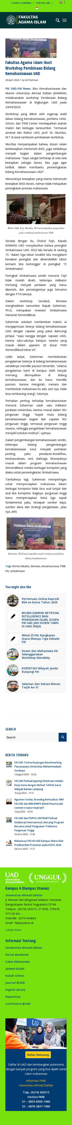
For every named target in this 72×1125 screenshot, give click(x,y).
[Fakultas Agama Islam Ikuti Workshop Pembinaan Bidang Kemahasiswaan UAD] (31, 48)
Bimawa (35, 566)
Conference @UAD (18, 1004)
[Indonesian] (37, 9)
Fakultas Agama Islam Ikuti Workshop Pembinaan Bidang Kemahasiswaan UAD (30, 68)
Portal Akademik (17, 955)
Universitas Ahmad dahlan (23, 948)
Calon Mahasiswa (17, 962)
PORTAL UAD (43, 2)
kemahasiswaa (50, 566)
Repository (13, 997)
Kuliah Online (14, 976)
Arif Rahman (31, 79)
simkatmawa (17, 571)
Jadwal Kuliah (14, 969)
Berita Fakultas (21, 566)
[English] (60, 3)
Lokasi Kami (13, 930)
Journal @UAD (15, 983)
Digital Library (15, 990)
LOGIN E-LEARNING (21, 2)
